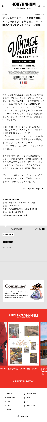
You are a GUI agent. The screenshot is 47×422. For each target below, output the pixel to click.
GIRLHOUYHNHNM (23, 381)
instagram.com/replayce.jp (15, 215)
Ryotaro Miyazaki (36, 188)
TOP (4, 247)
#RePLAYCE (8, 234)
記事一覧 (38, 229)
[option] (23, 346)
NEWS (9, 247)
